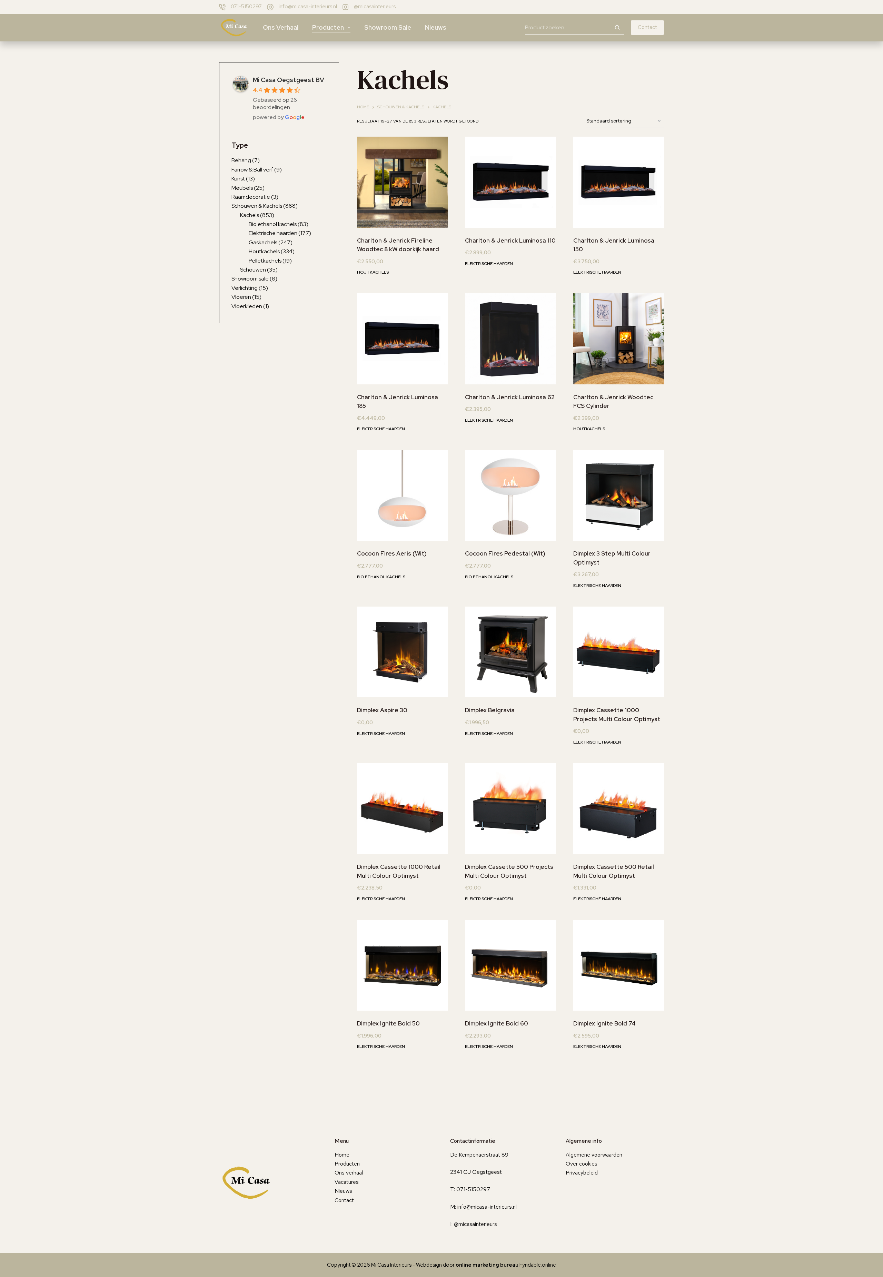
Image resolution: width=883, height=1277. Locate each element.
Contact (647, 27)
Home (342, 1154)
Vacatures (347, 1182)
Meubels (242, 187)
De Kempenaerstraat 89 (479, 1154)
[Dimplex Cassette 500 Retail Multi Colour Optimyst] (618, 808)
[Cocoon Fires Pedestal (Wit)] (510, 495)
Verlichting (244, 287)
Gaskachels (263, 242)
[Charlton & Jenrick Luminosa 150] (618, 182)
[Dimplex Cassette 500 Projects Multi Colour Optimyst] (510, 808)
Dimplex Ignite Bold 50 (388, 1023)
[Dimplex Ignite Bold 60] (510, 965)
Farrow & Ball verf (252, 169)
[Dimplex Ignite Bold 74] (618, 965)
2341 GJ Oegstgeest (476, 1172)
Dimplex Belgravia (490, 710)
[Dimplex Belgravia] (510, 652)
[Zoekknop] (617, 28)
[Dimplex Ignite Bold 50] (402, 965)
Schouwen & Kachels (256, 205)
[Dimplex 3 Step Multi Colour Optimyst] (618, 495)
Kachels (249, 214)
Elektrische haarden (489, 263)
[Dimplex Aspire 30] (402, 652)
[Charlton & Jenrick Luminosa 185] (402, 338)
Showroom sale (387, 27)
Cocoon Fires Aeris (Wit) (392, 553)
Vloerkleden (246, 306)
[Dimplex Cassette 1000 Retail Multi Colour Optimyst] (402, 808)
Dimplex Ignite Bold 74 (604, 1023)
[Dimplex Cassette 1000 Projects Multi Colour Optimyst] (618, 652)
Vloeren (241, 297)
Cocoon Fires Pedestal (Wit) (505, 553)
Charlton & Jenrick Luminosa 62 (510, 397)
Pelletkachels (265, 260)
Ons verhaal (280, 27)
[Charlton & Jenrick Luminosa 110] (510, 182)
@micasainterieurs (375, 6)
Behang (241, 160)
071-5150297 (246, 6)
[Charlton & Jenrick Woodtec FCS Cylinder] (618, 338)
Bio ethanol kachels (381, 577)
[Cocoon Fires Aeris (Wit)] (402, 495)
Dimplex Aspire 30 (382, 710)
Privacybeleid (582, 1172)
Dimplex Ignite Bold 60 (496, 1023)
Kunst (238, 178)
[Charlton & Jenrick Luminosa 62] (510, 338)
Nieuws (435, 27)
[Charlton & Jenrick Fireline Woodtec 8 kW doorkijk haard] (402, 182)
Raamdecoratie (250, 196)
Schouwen (253, 269)
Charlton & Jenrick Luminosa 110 (510, 240)
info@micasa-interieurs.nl (308, 6)
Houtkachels (373, 272)
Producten (328, 27)
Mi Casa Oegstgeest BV (288, 80)
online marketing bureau (487, 1264)
